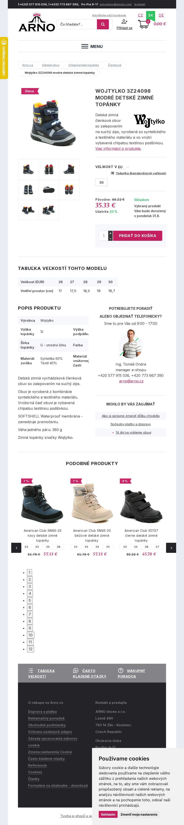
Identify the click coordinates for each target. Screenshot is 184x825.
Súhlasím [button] (108, 814)
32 (26, 546)
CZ (140, 15)
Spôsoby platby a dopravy (131, 424)
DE (161, 15)
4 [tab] (30, 593)
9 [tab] (30, 628)
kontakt (139, 4)
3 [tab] (30, 586)
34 (97, 546)
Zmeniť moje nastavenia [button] (138, 814)
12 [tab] (30, 649)
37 (157, 546)
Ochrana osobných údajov (50, 732)
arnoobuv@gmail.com (116, 4)
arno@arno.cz (131, 381)
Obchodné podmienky (47, 725)
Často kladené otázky (46, 758)
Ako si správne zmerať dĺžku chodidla (131, 416)
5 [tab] (30, 600)
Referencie (37, 765)
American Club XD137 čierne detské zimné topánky (141, 535)
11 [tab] (30, 642)
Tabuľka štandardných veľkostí (141, 173)
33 (37, 546)
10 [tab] (31, 635)
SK (150, 15)
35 (48, 546)
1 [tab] (29, 572)
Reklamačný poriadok (46, 718)
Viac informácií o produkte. (118, 148)
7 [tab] (30, 614)
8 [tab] (30, 621)
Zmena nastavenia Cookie (50, 752)
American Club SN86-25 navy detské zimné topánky (43, 535)
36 (59, 546)
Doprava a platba (42, 711)
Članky (33, 779)
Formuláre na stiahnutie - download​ (58, 785)
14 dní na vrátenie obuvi (133, 432)
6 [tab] (30, 607)
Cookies (35, 772)
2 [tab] (30, 579)
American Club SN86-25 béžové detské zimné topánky (92, 535)
